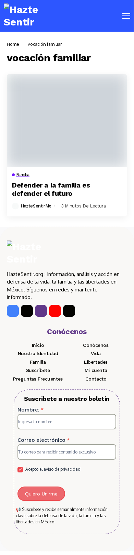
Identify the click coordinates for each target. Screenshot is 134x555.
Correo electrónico (43, 440)
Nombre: (30, 409)
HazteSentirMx (36, 206)
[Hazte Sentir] (24, 15)
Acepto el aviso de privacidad (52, 469)
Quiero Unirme (41, 494)
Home (13, 44)
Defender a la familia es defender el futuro (51, 189)
